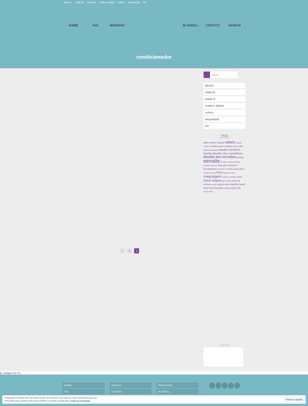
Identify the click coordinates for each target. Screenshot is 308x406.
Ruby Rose (208, 188)
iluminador (221, 169)
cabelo (93, 243)
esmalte (211, 160)
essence (214, 165)
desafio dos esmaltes (219, 156)
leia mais (154, 191)
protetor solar (223, 184)
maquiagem (212, 176)
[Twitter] (218, 386)
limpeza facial (211, 173)
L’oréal (232, 173)
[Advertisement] (227, 218)
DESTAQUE (80, 243)
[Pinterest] (231, 386)
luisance (226, 173)
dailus (205, 150)
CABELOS (71, 243)
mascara (225, 177)
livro (219, 172)
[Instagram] (224, 386)
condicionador (102, 243)
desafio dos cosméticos (228, 153)
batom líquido (217, 142)
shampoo (123, 243)
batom (206, 142)
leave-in (111, 243)
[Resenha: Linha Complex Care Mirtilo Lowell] (129, 120)
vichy (233, 187)
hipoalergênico (210, 168)
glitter (225, 165)
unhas (227, 188)
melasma (232, 177)
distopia (240, 157)
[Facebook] (212, 386)
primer (214, 184)
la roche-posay (232, 168)
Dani (71, 176)
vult (238, 187)
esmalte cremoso (226, 162)
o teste (228, 181)
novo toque (212, 180)
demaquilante (213, 150)
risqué (242, 184)
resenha (234, 184)
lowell (117, 243)
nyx (223, 180)
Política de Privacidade (80, 400)
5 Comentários (110, 176)
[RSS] (237, 386)
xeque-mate (208, 191)
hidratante (232, 165)
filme (220, 165)
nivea (239, 176)
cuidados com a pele (233, 146)
